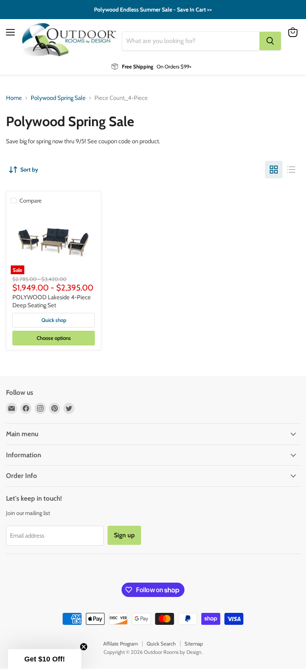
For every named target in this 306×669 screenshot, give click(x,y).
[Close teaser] (84, 647)
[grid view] (273, 169)
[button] (44, 659)
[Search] (270, 41)
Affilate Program (120, 643)
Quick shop (53, 320)
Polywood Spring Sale (58, 98)
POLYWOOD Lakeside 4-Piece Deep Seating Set (51, 301)
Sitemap (193, 643)
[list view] (291, 169)
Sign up (124, 535)
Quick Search (161, 643)
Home (14, 98)
